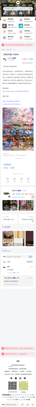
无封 (8, 58)
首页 (3, 49)
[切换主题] (33, 202)
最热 (8, 262)
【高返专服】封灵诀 (10, 54)
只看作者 (29, 262)
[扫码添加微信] (33, 206)
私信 (31, 59)
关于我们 (29, 371)
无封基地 (17, 374)
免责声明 (14, 371)
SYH (12, 284)
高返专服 (9, 49)
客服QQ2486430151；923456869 (15, 354)
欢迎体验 (24, 374)
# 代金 (6, 168)
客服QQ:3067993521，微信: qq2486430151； (19, 348)
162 (19, 194)
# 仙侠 (12, 168)
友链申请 (7, 371)
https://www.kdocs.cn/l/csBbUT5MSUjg (15, 91)
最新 (4, 262)
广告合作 (21, 371)
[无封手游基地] (18, 361)
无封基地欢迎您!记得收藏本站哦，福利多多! (18, 45)
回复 (18, 273)
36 (27, 194)
